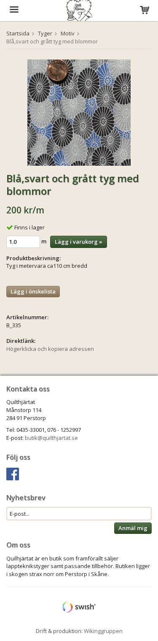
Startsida (17, 33)
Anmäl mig (132, 528)
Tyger (45, 33)
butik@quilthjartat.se (51, 438)
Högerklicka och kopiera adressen (50, 349)
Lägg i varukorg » (78, 241)
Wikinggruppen (103, 631)
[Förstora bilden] (79, 112)
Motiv (68, 33)
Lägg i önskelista (33, 291)
